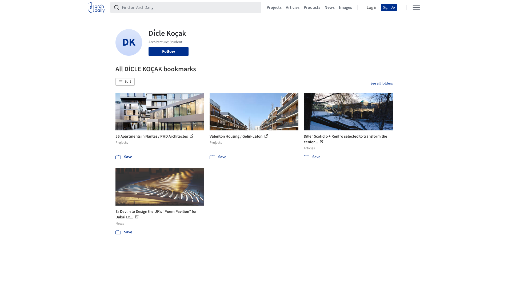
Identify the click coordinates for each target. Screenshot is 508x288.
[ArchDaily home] (96, 7)
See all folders (381, 83)
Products (312, 7)
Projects (274, 7)
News (330, 7)
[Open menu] (416, 7)
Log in (372, 7)
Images (345, 7)
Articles (292, 7)
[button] (125, 82)
